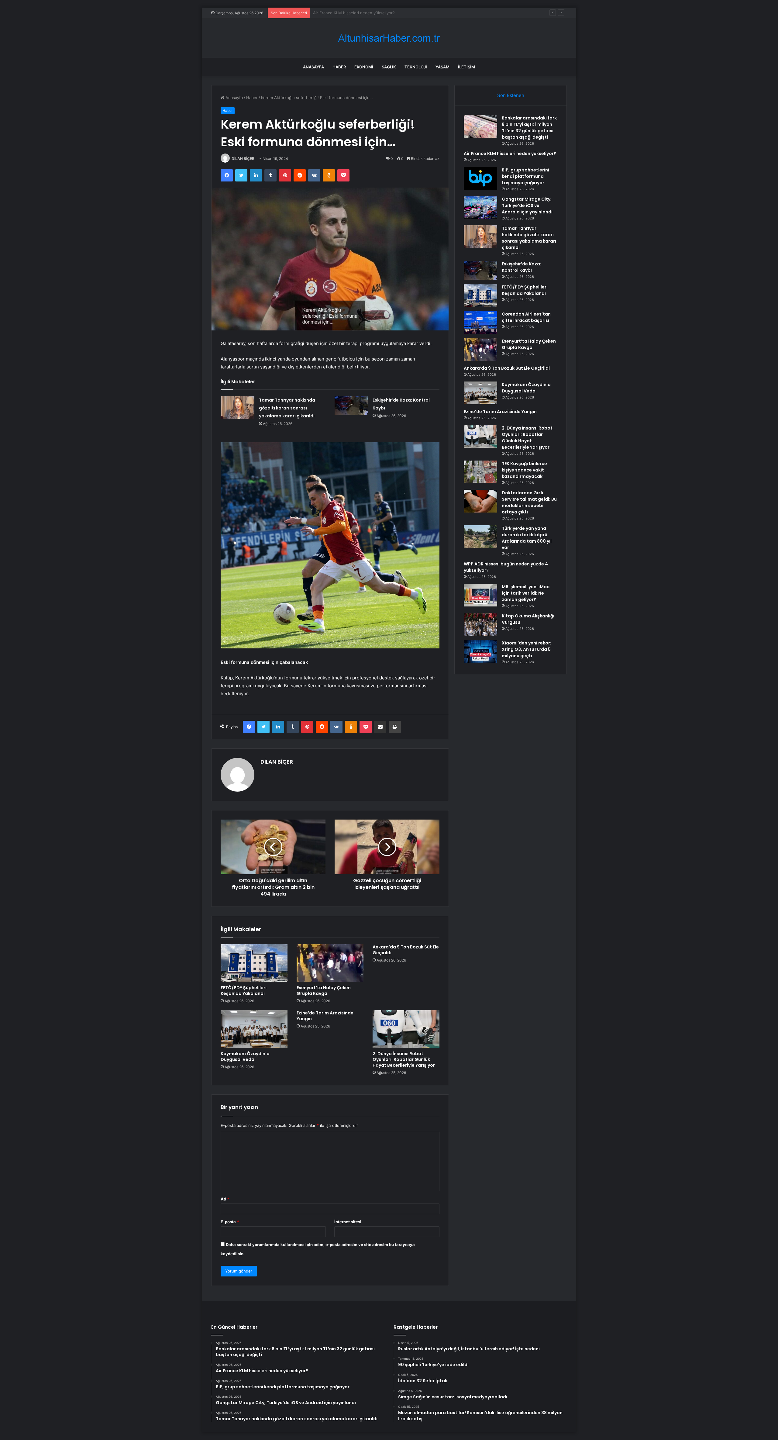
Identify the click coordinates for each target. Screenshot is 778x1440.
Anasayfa (313, 66)
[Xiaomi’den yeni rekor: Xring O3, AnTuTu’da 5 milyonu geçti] (480, 651)
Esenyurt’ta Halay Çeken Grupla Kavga (324, 990)
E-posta (230, 1221)
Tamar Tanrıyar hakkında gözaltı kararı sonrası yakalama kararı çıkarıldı (287, 408)
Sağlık (389, 66)
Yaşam (442, 66)
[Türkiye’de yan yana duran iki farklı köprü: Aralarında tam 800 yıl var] (480, 536)
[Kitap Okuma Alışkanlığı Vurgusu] (480, 624)
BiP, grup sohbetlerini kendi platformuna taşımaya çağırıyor (368, 12)
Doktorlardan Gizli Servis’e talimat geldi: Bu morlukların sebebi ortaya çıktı (529, 502)
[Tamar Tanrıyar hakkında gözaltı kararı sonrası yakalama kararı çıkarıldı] (237, 407)
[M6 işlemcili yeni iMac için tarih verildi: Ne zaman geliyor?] (480, 595)
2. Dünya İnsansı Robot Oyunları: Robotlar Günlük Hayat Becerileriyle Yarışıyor (404, 1059)
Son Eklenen (510, 95)
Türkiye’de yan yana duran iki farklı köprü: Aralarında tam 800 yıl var (527, 538)
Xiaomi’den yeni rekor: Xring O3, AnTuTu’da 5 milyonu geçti (526, 649)
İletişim (466, 66)
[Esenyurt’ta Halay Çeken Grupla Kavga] (330, 963)
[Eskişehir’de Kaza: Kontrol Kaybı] (351, 405)
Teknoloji (415, 66)
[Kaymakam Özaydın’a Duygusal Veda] (254, 1029)
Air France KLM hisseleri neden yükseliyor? (510, 153)
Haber (339, 66)
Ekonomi (363, 66)
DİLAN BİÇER (243, 158)
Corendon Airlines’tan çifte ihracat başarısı (526, 317)
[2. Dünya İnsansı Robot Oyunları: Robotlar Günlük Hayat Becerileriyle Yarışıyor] (406, 1029)
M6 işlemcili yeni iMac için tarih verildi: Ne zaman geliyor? (525, 593)
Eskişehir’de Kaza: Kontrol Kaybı (521, 267)
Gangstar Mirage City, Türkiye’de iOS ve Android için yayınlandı (527, 205)
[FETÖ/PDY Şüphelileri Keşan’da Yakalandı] (254, 963)
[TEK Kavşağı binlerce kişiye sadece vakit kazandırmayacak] (480, 472)
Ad (225, 1199)
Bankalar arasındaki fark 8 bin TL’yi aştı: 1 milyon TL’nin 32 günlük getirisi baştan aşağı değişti (529, 127)
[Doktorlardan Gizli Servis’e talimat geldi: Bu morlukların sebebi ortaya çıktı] (480, 501)
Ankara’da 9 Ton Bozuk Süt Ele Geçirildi (406, 950)
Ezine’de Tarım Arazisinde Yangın (325, 1016)
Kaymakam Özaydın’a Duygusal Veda (245, 1056)
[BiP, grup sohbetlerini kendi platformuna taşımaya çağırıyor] (480, 178)
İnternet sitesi (347, 1221)
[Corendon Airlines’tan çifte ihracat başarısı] (480, 322)
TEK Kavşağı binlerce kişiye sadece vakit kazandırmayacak (524, 470)
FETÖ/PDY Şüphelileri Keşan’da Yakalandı (244, 990)
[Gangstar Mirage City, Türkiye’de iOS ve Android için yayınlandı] (480, 207)
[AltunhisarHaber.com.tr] (389, 38)
